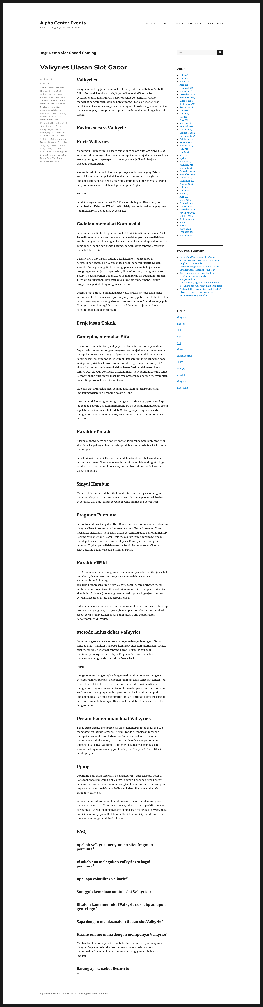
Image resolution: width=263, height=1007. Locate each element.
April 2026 (185, 85)
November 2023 (187, 174)
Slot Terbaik (152, 23)
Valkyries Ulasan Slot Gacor (83, 67)
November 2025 (187, 97)
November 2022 (187, 213)
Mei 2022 (184, 222)
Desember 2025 (187, 94)
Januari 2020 (186, 235)
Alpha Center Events (63, 22)
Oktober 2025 (186, 101)
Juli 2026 (184, 75)
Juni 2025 (184, 113)
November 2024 (187, 136)
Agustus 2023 (186, 184)
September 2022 (187, 219)
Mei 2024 (184, 155)
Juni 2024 (184, 152)
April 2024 (185, 158)
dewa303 (181, 368)
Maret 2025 (185, 123)
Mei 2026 (184, 81)
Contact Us (195, 23)
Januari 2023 (186, 206)
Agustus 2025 (186, 107)
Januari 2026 (186, 91)
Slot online (182, 388)
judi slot (181, 375)
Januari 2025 (186, 129)
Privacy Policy (214, 23)
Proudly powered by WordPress (93, 993)
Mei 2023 (184, 193)
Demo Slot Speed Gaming (53, 113)
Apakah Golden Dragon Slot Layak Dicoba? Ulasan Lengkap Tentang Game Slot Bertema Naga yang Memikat (200, 292)
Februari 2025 (186, 126)
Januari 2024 (186, 168)
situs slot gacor (184, 356)
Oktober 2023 (186, 177)
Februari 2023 (186, 203)
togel (179, 336)
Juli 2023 (184, 187)
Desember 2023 (187, 171)
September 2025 (187, 104)
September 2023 (187, 181)
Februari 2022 (186, 232)
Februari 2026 (186, 88)
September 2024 (187, 142)
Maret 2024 (185, 161)
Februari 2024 (186, 165)
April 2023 (184, 197)
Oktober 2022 (186, 216)
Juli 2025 (184, 110)
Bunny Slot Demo (57, 97)
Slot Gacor (45, 83)
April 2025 (185, 120)
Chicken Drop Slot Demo (52, 100)
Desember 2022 (187, 209)
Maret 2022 (185, 229)
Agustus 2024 (186, 145)
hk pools (181, 324)
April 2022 (185, 225)
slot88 (180, 349)
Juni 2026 (184, 78)
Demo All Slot (47, 103)
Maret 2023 (185, 200)
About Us (178, 23)
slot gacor (182, 317)
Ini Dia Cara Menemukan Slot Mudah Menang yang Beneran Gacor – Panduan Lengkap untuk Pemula (199, 260)
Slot (166, 23)
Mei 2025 (184, 117)
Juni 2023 (184, 190)
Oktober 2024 (186, 139)
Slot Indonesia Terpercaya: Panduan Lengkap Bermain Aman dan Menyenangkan (197, 276)
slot (179, 330)
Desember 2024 (187, 133)
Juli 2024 (184, 149)
